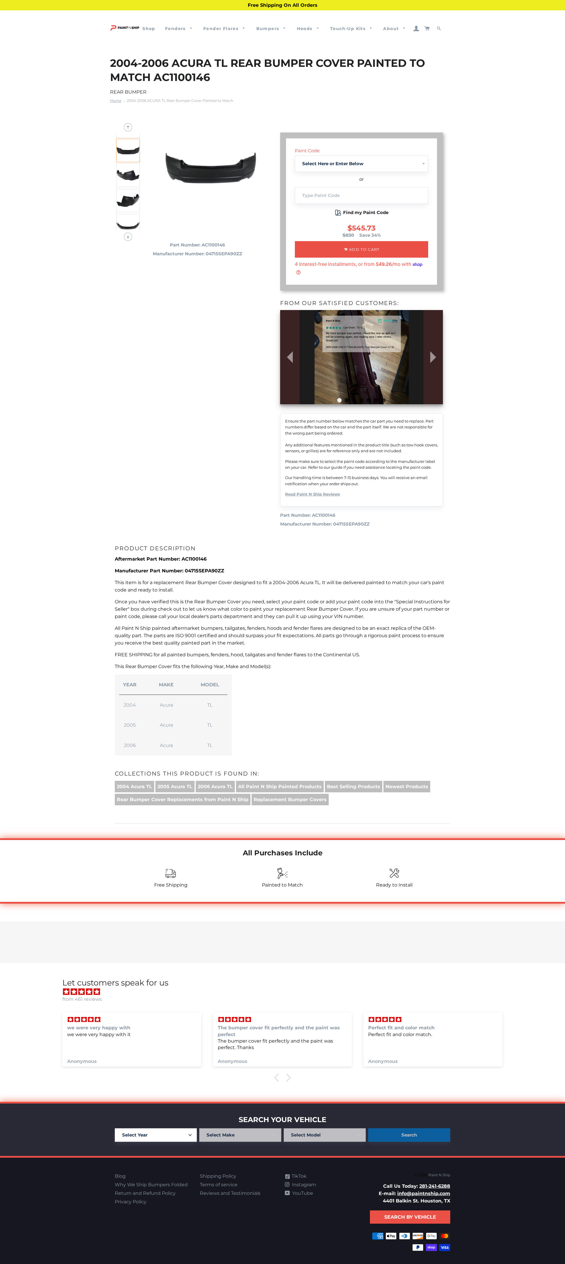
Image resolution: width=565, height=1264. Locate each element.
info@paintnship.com (423, 1193)
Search (409, 1135)
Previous (128, 127)
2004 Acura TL (134, 786)
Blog (120, 1176)
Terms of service (218, 1184)
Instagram (303, 1184)
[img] (285, 991)
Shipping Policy (218, 1176)
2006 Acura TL (215, 786)
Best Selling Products (353, 786)
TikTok (298, 1176)
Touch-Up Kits (348, 28)
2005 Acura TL (174, 786)
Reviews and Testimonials (230, 1193)
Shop (148, 28)
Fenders (176, 28)
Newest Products (406, 786)
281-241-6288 (434, 1186)
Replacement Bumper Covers (290, 799)
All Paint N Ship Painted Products (280, 786)
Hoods (305, 28)
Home (115, 100)
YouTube (302, 1193)
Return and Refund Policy (145, 1193)
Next (128, 236)
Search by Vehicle (410, 1217)
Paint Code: (307, 150)
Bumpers (268, 28)
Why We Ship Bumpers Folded (151, 1184)
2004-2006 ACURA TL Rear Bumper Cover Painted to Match (180, 100)
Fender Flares (221, 28)
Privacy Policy (131, 1202)
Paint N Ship (439, 1175)
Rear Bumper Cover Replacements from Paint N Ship (182, 799)
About (391, 28)
